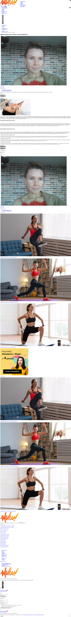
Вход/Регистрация (4, 6)
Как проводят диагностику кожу (6, 90)
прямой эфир (22, 6)
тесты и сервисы (23, 5)
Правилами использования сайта (29, 614)
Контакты (3, 26)
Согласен (2, 616)
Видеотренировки (4, 7)
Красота (22, 3)
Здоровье (22, 4)
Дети (2, 8)
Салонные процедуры (5, 28)
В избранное (2, 149)
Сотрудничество (4, 558)
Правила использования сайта (6, 563)
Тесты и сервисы (4, 13)
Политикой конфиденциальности (39, 614)
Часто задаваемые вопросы (6, 566)
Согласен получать (7, 607)
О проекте (3, 565)
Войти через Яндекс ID (3, 590)
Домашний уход (4, 29)
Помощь (3, 25)
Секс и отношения (4, 11)
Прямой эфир (4, 555)
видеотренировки (23, 1)
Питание (22, 2)
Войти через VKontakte (3, 591)
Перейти (1, 98)
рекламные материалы (5, 564)
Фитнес (3, 12)
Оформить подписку (3, 3)
